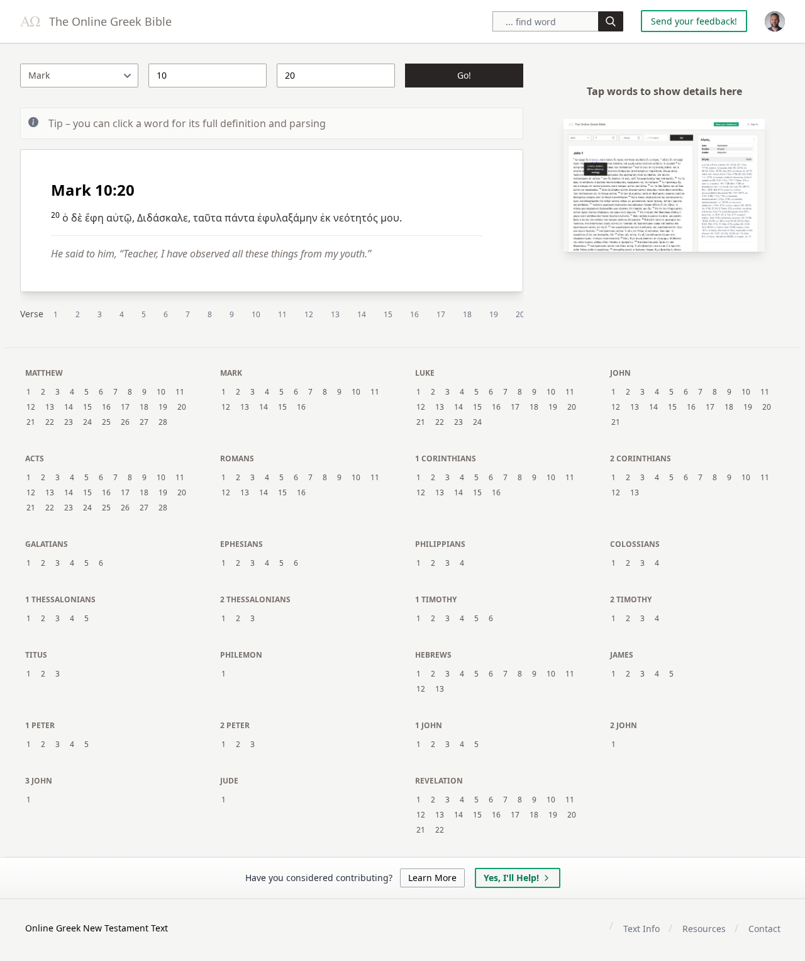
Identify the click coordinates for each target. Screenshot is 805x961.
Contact (764, 929)
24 (87, 422)
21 (30, 422)
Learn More (432, 878)
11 (282, 314)
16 (414, 314)
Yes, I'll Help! (511, 878)
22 (49, 422)
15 (388, 314)
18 (467, 314)
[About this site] (775, 21)
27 (144, 422)
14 (361, 314)
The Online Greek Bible (109, 21)
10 (256, 314)
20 (520, 314)
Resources (704, 929)
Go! (464, 75)
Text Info (641, 929)
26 (125, 422)
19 (493, 314)
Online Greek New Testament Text (96, 928)
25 (106, 422)
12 (308, 314)
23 (68, 422)
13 (335, 314)
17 (440, 314)
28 (162, 422)
